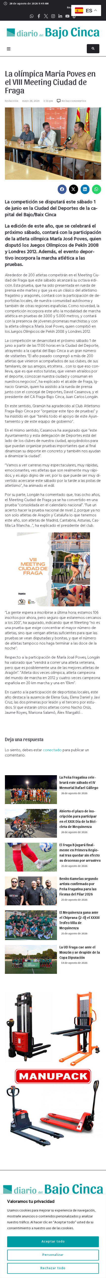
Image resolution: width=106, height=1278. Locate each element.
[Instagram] (53, 16)
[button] (62, 189)
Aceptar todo (53, 1241)
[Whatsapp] (32, 16)
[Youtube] (67, 16)
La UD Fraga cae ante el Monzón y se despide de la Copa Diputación (79, 952)
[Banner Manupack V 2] (53, 1147)
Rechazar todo (53, 1268)
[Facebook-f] (39, 16)
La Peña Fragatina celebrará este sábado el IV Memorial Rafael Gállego (78, 782)
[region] (53, 1236)
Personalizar (53, 1255)
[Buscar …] (93, 48)
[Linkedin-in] (60, 16)
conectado (52, 750)
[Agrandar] (83, 538)
